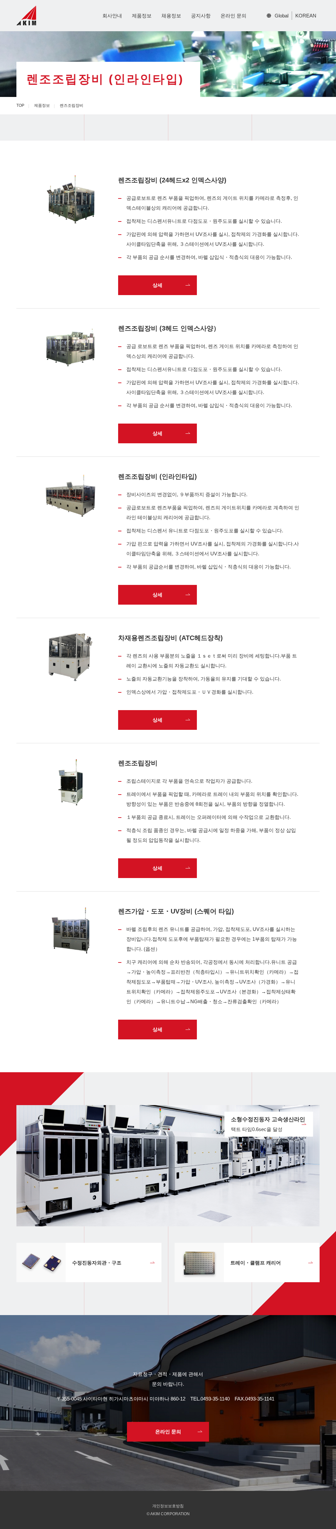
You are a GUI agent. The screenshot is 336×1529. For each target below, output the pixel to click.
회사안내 (112, 15)
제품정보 (142, 15)
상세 (157, 285)
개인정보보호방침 (168, 1506)
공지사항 (201, 15)
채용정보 (171, 15)
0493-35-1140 (215, 1399)
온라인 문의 (233, 15)
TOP (20, 105)
